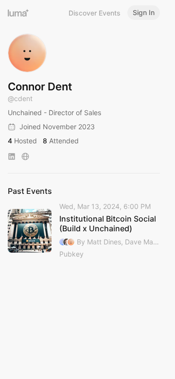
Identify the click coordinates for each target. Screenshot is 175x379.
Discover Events (95, 13)
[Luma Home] (18, 12)
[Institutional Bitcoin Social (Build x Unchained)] (84, 231)
